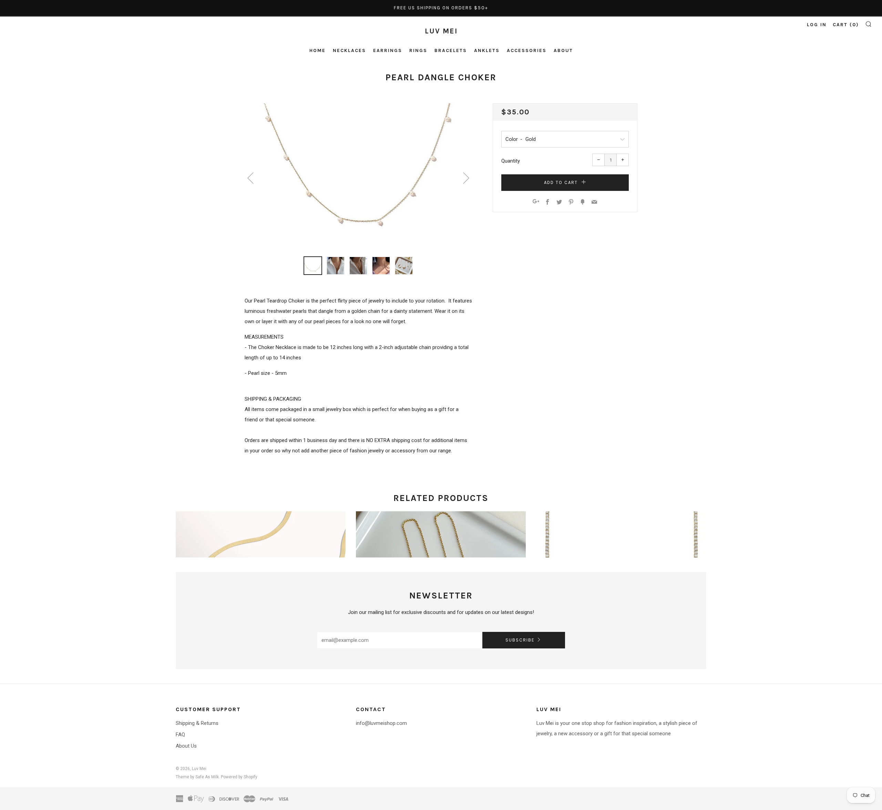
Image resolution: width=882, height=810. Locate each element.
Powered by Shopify (239, 777)
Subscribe (520, 640)
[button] (313, 265)
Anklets (487, 50)
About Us (186, 746)
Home (317, 50)
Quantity (510, 161)
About (563, 50)
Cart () (846, 25)
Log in (817, 25)
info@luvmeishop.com (381, 723)
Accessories (526, 50)
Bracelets (450, 50)
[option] (358, 175)
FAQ (180, 734)
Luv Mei (441, 31)
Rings (418, 50)
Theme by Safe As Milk (197, 777)
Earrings (387, 50)
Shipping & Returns (197, 723)
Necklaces (349, 50)
